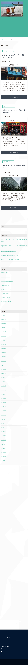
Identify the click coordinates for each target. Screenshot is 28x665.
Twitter (4, 648)
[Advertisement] (14, 28)
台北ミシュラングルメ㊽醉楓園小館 (9, 255)
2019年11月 (3, 381)
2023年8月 (3, 323)
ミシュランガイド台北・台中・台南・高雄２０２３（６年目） (14, 246)
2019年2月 (3, 415)
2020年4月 (3, 365)
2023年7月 (3, 327)
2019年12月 (4, 377)
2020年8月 (3, 356)
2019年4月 (3, 406)
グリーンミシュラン (5, 277)
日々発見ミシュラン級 (6, 301)
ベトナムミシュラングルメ (7, 289)
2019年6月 (3, 398)
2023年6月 (3, 332)
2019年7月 (3, 394)
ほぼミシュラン (4, 272)
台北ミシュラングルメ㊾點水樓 (8, 251)
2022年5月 (3, 344)
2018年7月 (3, 444)
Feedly (4, 651)
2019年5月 (3, 402)
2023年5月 (3, 336)
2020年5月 (3, 361)
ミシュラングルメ (5, 293)
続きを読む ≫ (14, 97)
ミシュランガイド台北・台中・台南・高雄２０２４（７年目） (14, 240)
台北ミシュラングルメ (6, 297)
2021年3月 (3, 352)
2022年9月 (3, 340)
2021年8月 (3, 348)
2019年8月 (3, 390)
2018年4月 (3, 456)
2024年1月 (3, 319)
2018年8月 (3, 440)
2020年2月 (3, 369)
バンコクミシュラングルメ (7, 281)
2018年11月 (3, 427)
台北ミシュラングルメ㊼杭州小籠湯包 (10, 259)
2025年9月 (3, 315)
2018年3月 (3, 460)
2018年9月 (3, 435)
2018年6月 (3, 448)
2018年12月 (4, 423)
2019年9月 (3, 386)
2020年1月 (3, 373)
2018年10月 (4, 431)
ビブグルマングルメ (5, 285)
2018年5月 (3, 452)
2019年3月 (3, 410)
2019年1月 (3, 419)
